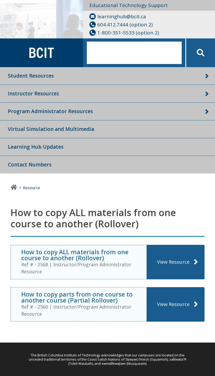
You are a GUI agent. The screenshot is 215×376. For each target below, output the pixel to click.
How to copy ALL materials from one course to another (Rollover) (74, 255)
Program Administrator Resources (50, 111)
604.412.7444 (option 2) (125, 24)
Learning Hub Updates (35, 146)
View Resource (173, 262)
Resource (31, 187)
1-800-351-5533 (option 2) (128, 32)
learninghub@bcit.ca (121, 16)
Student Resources (31, 75)
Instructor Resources (33, 93)
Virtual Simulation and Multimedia (51, 129)
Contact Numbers (29, 164)
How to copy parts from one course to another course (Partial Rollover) (77, 297)
